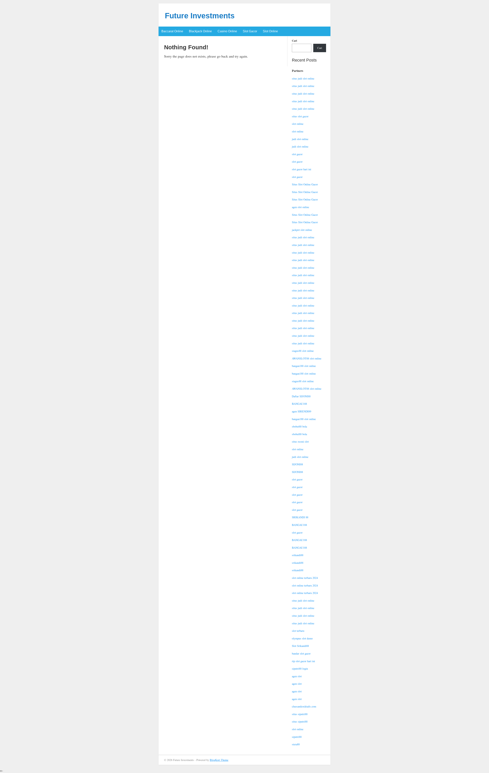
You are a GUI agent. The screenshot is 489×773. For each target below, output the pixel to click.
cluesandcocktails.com (304, 706)
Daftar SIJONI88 (301, 396)
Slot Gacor (250, 31)
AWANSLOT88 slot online (306, 358)
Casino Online (227, 31)
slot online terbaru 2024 (305, 578)
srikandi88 (297, 555)
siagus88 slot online (303, 351)
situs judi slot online (303, 78)
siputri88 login (300, 668)
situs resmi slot (300, 441)
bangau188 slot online (304, 366)
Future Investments (200, 15)
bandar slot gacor (301, 653)
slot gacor (297, 154)
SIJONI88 (297, 464)
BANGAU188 (299, 404)
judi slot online (300, 139)
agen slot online (300, 207)
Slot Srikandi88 (300, 646)
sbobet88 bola (299, 426)
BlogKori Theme (219, 760)
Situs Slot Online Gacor (305, 184)
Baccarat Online (172, 31)
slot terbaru (298, 631)
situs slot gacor (300, 116)
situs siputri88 (300, 714)
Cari (294, 41)
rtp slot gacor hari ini (303, 661)
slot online (297, 124)
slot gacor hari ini (301, 169)
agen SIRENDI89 (301, 411)
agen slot (297, 676)
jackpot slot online (302, 230)
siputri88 (297, 737)
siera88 (296, 744)
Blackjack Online (200, 31)
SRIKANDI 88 (300, 517)
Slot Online (270, 31)
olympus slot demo (302, 638)
